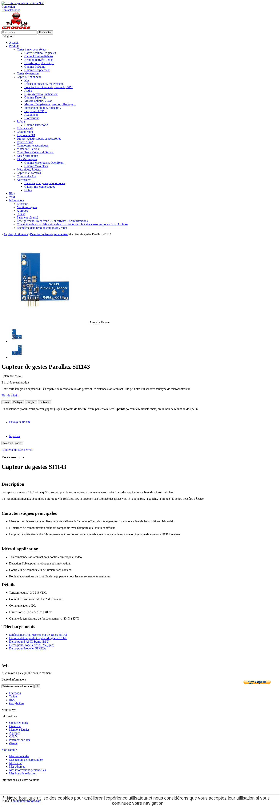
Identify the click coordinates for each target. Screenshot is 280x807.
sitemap (13, 743)
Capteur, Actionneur (29, 76)
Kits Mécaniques (27, 159)
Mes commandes (19, 756)
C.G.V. (21, 214)
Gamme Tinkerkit (35, 97)
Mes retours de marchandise (26, 759)
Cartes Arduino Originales (40, 52)
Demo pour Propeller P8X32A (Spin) (31, 645)
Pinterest (45, 402)
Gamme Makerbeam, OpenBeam (44, 162)
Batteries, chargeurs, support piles (44, 183)
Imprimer (14, 436)
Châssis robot (25, 131)
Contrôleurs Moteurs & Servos (35, 152)
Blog (12, 193)
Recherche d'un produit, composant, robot (42, 227)
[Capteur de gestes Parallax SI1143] (16, 341)
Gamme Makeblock (36, 166)
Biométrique (31, 118)
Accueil (13, 42)
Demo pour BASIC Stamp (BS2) (29, 641)
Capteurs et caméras (29, 173)
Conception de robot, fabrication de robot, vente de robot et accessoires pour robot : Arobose (72, 224)
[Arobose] (16, 28)
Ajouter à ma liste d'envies (17, 449)
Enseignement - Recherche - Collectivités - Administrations (52, 221)
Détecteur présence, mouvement (43, 83)
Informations (16, 200)
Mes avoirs (15, 763)
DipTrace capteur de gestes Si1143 (46, 634)
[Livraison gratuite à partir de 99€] (23, 3)
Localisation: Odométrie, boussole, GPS (48, 87)
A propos (22, 210)
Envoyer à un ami (19, 422)
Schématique (17, 634)
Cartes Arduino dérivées (38, 56)
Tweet (6, 402)
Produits (14, 46)
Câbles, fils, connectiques (39, 186)
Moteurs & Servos (28, 149)
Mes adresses (17, 766)
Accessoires (24, 179)
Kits (26, 80)
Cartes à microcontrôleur (31, 49)
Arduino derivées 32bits (38, 59)
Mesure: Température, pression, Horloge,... (50, 104)
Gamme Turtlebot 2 (36, 124)
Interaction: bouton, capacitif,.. (42, 107)
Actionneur (31, 114)
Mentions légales (27, 207)
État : (5, 382)
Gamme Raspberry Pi (37, 70)
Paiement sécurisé (27, 217)
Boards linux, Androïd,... (39, 63)
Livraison (22, 203)
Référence (8, 376)
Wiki (12, 197)
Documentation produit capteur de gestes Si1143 (38, 638)
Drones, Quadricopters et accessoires (39, 138)
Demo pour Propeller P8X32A (27, 648)
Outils (28, 190)
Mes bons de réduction (22, 773)
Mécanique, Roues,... (29, 169)
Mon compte (9, 749)
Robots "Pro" (25, 142)
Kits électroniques (27, 155)
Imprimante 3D (26, 135)
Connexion (8, 6)
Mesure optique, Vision (38, 100)
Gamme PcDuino (34, 66)
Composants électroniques (32, 145)
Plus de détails (10, 395)
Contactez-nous (11, 10)
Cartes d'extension (28, 73)
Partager (18, 402)
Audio (28, 90)
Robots (21, 121)
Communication (26, 176)
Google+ (31, 402)
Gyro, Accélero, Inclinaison (41, 94)
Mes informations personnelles (27, 770)
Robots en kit (25, 128)
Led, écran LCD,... (35, 111)
